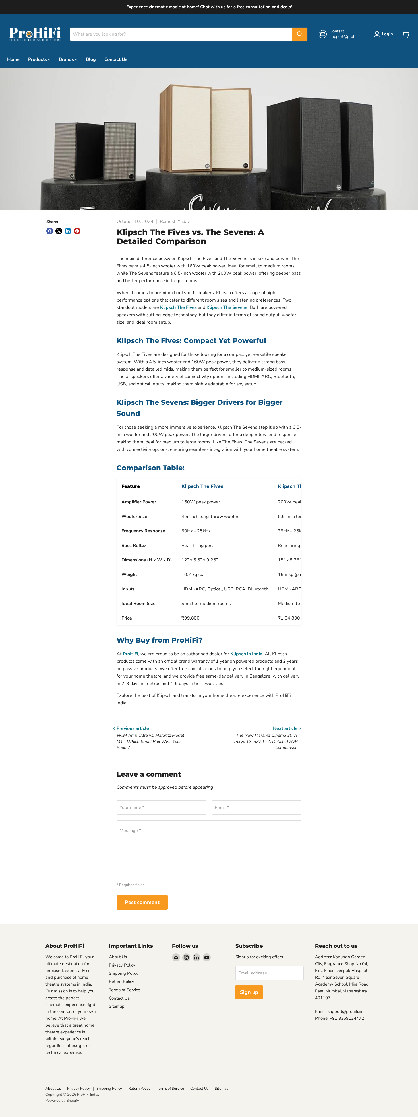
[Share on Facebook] (49, 231)
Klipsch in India (246, 654)
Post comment (142, 902)
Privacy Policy (122, 965)
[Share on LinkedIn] (68, 231)
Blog (91, 59)
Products (38, 59)
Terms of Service (124, 990)
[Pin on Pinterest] (77, 231)
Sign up (249, 992)
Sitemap (117, 1006)
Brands (67, 59)
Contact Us (115, 59)
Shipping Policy (123, 973)
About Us (118, 957)
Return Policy (121, 981)
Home (13, 59)
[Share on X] (58, 231)
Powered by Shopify (62, 1100)
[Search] (299, 34)
